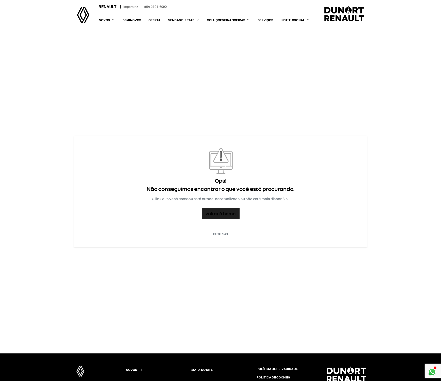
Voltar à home (221, 213)
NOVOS (131, 370)
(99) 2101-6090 (155, 6)
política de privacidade (277, 369)
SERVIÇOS (265, 20)
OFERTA (154, 20)
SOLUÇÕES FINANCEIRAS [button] (226, 20)
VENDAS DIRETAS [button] (181, 20)
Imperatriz (130, 6)
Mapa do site (202, 370)
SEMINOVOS (132, 20)
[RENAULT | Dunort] (83, 15)
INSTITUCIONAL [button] (292, 20)
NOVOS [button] (104, 20)
